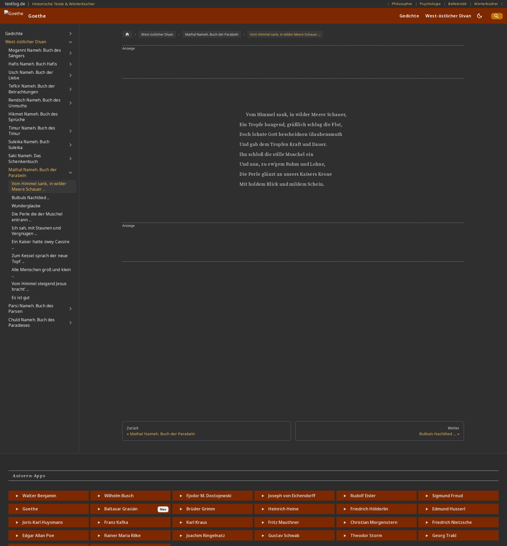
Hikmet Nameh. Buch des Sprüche (33, 117)
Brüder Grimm (200, 509)
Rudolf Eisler (363, 496)
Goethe (30, 509)
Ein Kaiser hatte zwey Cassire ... (41, 244)
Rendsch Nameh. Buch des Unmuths (34, 103)
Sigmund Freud (447, 496)
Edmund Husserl (448, 509)
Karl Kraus (196, 522)
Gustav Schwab (283, 535)
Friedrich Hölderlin (369, 509)
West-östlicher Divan (448, 16)
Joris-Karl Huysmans (42, 522)
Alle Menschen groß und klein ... (41, 272)
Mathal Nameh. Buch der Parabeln (32, 172)
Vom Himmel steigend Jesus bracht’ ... (39, 286)
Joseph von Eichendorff (291, 496)
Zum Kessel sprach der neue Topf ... (40, 258)
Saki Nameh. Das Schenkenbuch (24, 158)
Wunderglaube (26, 206)
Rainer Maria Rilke (122, 535)
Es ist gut (21, 297)
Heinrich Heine (283, 509)
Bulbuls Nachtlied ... (30, 197)
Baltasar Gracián (121, 509)
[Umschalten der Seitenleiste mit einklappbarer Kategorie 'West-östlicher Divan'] (70, 42)
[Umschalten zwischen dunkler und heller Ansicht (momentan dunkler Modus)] (479, 16)
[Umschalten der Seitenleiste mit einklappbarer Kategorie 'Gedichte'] (70, 34)
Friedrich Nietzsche (452, 522)
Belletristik (457, 3)
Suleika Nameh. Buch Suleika (28, 144)
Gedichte (409, 16)
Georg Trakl (444, 535)
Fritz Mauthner (283, 522)
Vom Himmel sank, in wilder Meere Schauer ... (39, 186)
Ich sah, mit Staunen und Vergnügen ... (36, 231)
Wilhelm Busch (119, 496)
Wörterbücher (486, 3)
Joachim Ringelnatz (205, 535)
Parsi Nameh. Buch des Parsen (30, 308)
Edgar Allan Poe (38, 535)
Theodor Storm (366, 535)
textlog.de (15, 4)
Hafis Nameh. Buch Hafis (32, 64)
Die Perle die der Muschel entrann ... (37, 217)
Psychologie (430, 3)
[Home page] (127, 34)
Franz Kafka (116, 522)
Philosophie (402, 3)
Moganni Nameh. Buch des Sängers (34, 53)
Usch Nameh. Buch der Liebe (30, 75)
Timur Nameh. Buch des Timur (31, 131)
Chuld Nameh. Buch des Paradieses (31, 322)
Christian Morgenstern (373, 522)
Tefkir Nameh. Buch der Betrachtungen (31, 89)
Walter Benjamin (39, 496)
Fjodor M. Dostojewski (208, 496)
